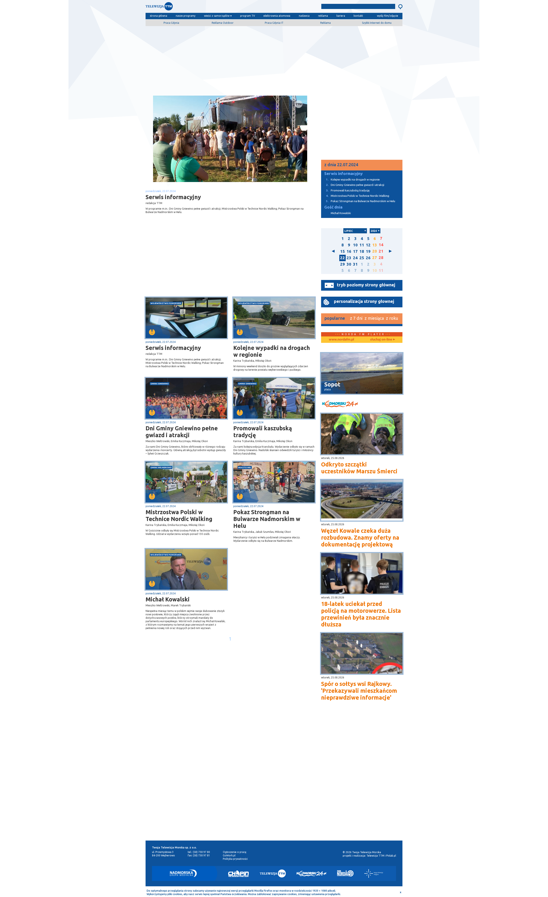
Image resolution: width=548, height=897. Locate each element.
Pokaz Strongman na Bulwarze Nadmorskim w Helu (266, 519)
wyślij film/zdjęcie (387, 15)
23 (349, 258)
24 (355, 258)
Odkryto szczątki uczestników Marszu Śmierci (359, 467)
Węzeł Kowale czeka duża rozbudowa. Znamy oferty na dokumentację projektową (360, 537)
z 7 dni (356, 318)
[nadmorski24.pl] (361, 404)
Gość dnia (333, 207)
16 (349, 251)
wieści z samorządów (216, 15)
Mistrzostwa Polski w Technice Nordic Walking (179, 515)
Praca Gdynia (171, 22)
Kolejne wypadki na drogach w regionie (271, 351)
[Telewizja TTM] (273, 873)
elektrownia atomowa (277, 15)
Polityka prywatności (235, 858)
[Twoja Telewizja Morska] (190, 7)
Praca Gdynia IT (274, 22)
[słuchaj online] (382, 339)
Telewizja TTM (375, 855)
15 (342, 251)
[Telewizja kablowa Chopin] (238, 873)
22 (342, 258)
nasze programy (185, 15)
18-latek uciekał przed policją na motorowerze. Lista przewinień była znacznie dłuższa (361, 614)
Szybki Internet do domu (377, 22)
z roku (392, 318)
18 (361, 251)
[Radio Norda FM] (345, 873)
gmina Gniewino (159, 383)
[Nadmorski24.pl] (311, 873)
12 (368, 245)
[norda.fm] (341, 339)
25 (361, 258)
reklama (323, 15)
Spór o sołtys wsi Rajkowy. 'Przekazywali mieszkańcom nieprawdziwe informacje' (359, 691)
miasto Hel (244, 467)
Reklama (325, 22)
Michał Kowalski (168, 599)
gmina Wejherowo (161, 467)
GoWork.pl (229, 855)
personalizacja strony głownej (364, 301)
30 (349, 264)
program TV (247, 15)
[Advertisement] (274, 59)
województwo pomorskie (165, 303)
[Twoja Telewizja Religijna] (373, 873)
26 (368, 258)
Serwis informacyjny (173, 348)
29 (342, 264)
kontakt (358, 15)
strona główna (158, 15)
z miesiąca (374, 318)
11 (361, 245)
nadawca (304, 15)
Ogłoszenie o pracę (234, 852)
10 (355, 245)
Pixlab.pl (391, 855)
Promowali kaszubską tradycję (262, 431)
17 (355, 251)
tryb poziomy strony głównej (366, 284)
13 (374, 245)
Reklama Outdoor (223, 22)
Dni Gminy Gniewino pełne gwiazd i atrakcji (182, 431)
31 (355, 264)
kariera (341, 15)
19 (368, 251)
